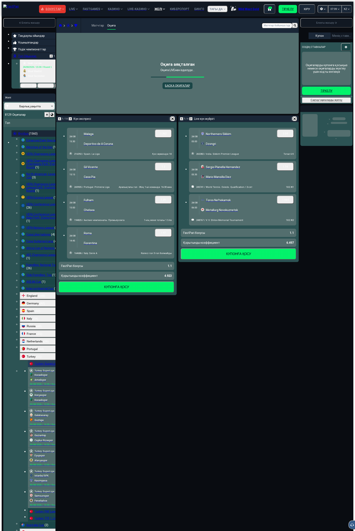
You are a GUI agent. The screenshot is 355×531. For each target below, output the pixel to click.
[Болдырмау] (172, 118)
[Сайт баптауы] (323, 9)
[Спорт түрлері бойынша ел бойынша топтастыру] (52, 114)
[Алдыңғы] (51, 56)
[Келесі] (70, 118)
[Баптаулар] (346, 47)
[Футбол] (68, 25)
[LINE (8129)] (60, 25)
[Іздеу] (295, 25)
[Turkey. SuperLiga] (75, 25)
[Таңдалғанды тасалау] (46, 114)
